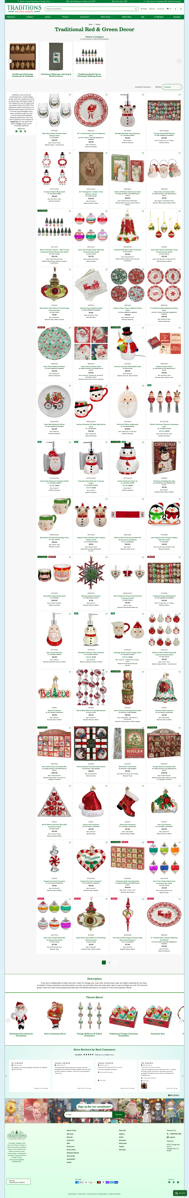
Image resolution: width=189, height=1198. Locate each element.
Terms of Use (71, 1156)
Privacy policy (82, 1194)
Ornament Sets (158, 1033)
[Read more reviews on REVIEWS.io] (174, 1095)
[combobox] (91, 9)
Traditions (19, 1143)
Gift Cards (70, 1134)
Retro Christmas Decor (55, 1033)
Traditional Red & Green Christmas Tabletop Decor (89, 75)
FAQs (68, 1143)
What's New (123, 1143)
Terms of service (92, 1194)
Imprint (69, 1162)
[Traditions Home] (24, 8)
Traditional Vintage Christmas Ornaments (123, 1034)
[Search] (136, 9)
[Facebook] (169, 1182)
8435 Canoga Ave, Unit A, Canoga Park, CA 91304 (173, 1148)
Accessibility (71, 1159)
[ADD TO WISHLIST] (70, 95)
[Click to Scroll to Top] (185, 1186)
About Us (70, 1137)
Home (90, 24)
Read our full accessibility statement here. (16, 1160)
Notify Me (127, 892)
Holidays (122, 1134)
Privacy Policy (71, 1149)
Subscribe (118, 1114)
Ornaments (122, 1140)
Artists (121, 1137)
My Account (70, 1146)
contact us (17, 1155)
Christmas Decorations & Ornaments (21, 1034)
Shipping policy (102, 1194)
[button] (175, 9)
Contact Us (70, 1140)
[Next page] (115, 962)
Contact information (114, 1194)
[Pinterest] (173, 1182)
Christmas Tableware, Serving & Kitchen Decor (56, 75)
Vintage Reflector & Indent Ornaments (89, 1034)
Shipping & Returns (73, 1153)
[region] (94, 1076)
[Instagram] (178, 1182)
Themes (97, 24)
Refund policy (72, 1194)
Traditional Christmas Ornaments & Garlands (22, 75)
